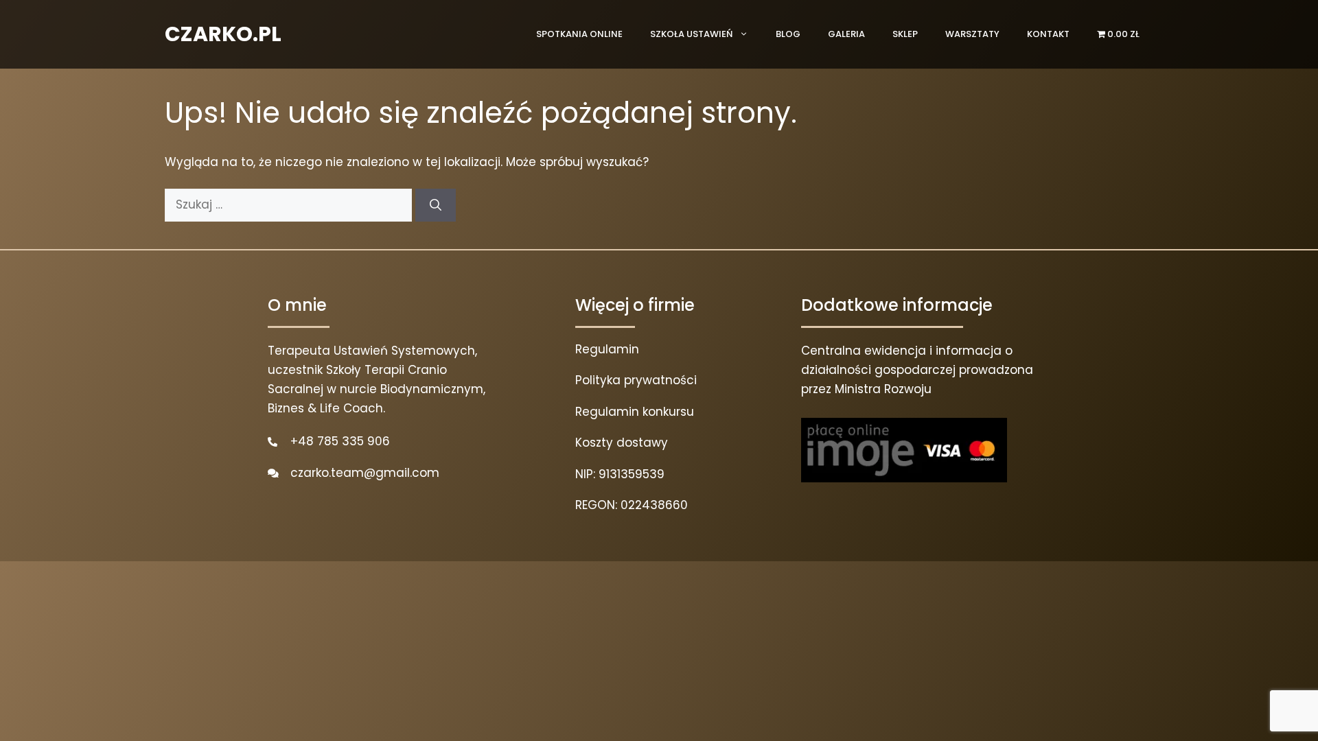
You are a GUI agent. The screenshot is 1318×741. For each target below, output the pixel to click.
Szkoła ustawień (691, 33)
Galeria (846, 33)
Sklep (905, 33)
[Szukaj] (435, 205)
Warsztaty (972, 33)
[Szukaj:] (290, 204)
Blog (788, 33)
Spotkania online (579, 33)
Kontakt (1048, 33)
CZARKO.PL (223, 34)
